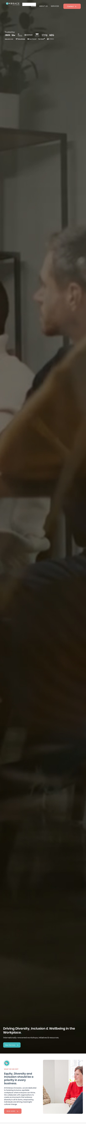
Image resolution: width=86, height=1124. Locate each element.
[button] (55, 6)
